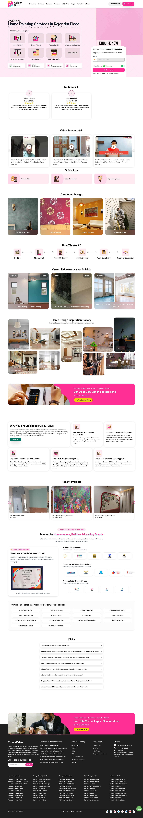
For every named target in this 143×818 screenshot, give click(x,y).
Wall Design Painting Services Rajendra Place (53, 748)
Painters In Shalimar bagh (91, 781)
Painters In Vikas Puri (39, 795)
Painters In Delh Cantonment (41, 779)
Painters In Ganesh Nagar (15, 788)
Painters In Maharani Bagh (117, 788)
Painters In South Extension (118, 791)
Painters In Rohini (89, 788)
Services (32, 4)
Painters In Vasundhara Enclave (17, 784)
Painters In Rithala (89, 784)
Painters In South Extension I (118, 781)
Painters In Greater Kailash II (118, 795)
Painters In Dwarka (39, 798)
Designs (40, 4)
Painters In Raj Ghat (65, 786)
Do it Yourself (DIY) (77, 756)
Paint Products (97, 751)
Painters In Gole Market (66, 793)
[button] (95, 59)
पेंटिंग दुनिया (95, 748)
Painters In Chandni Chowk (67, 779)
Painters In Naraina (39, 781)
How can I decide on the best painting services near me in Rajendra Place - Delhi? (65, 657)
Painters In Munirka (115, 798)
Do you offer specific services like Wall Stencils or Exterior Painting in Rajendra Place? (66, 681)
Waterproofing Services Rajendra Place (51, 751)
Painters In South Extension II (118, 779)
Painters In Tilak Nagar (40, 791)
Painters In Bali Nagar (39, 793)
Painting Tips (96, 745)
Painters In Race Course (66, 800)
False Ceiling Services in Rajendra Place (51, 754)
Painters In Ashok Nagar (15, 786)
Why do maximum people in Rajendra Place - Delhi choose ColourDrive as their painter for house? (70, 651)
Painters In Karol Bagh (65, 781)
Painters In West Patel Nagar (41, 786)
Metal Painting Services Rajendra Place (51, 762)
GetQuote (64, 4)
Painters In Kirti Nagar (39, 800)
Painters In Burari (89, 793)
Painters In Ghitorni (115, 786)
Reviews (57, 4)
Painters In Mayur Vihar (15, 800)
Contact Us (75, 745)
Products (79, 4)
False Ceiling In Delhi (90, 776)
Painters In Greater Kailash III (118, 784)
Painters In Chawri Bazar (66, 791)
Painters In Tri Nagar (90, 791)
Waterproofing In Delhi (65, 776)
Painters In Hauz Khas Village (118, 793)
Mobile (95, 56)
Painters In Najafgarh (39, 788)
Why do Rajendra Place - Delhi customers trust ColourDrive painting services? (64, 669)
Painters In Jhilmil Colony (15, 795)
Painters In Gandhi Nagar (15, 793)
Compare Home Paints (99, 754)
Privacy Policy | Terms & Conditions (71, 811)
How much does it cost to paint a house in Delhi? (55, 645)
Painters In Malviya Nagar (117, 800)
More (87, 4)
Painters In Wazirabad (14, 791)
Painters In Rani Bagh (90, 795)
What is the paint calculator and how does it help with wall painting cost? (62, 663)
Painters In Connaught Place (67, 788)
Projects (48, 4)
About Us (74, 748)
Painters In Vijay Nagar (91, 798)
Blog (72, 4)
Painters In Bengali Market (66, 784)
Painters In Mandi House (66, 798)
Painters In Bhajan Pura (15, 798)
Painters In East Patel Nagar (41, 784)
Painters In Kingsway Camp (92, 786)
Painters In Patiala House (66, 795)
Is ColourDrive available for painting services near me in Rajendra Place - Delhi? (64, 687)
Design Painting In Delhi (40, 776)
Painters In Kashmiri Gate (91, 800)
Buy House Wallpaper (78, 759)
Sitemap (74, 762)
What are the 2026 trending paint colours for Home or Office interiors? (62, 675)
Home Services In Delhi (15, 776)
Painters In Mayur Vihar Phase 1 (17, 779)
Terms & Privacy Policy (113, 73)
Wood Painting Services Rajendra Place (51, 759)
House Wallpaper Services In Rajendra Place (53, 756)
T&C (73, 754)
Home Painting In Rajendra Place (49, 745)
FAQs (73, 751)
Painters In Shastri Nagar (91, 779)
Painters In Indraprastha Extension (18, 781)
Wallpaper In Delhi (115, 776)
